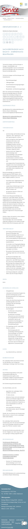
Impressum (11, 519)
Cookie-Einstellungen (6, 524)
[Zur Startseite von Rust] (21, 4)
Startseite (4, 18)
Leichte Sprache (20, 519)
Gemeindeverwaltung (20, 18)
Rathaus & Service (10, 18)
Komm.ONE (10, 527)
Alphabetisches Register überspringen (10, 30)
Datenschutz (4, 519)
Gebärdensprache (5, 522)
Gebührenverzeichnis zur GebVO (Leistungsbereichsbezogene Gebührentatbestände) (11, 456)
